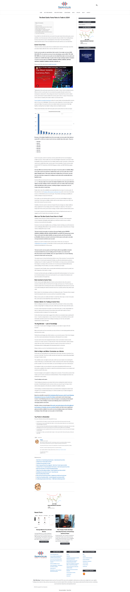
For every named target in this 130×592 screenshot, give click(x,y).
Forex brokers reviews (71, 572)
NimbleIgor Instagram (87, 561)
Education (68, 575)
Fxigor (41, 439)
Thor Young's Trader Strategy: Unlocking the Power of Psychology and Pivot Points (65, 531)
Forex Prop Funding (58, 12)
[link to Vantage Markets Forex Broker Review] (44, 521)
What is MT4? (53, 568)
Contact (88, 12)
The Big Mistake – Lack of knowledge (42, 30)
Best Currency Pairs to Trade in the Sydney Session (47, 468)
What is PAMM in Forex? (55, 563)
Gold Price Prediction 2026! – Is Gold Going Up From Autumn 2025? (50, 477)
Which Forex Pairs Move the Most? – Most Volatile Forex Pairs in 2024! (51, 470)
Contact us (85, 566)
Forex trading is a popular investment (43, 100)
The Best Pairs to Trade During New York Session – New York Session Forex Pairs (53, 466)
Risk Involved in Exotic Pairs (40, 28)
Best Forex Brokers (48, 12)
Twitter (84, 556)
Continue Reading (44, 541)
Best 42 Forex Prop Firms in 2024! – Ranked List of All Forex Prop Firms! (51, 475)
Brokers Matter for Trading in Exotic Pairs (43, 29)
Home (41, 12)
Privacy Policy (85, 564)
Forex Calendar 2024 (54, 554)
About (83, 12)
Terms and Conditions (62, 590)
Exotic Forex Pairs (39, 25)
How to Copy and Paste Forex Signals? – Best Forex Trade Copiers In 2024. (52, 465)
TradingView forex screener (41, 243)
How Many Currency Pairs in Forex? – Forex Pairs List (47, 472)
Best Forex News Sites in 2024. (43, 473)
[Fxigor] (37, 443)
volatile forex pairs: (52, 64)
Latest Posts (40, 437)
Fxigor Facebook (86, 559)
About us (68, 556)
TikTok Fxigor (85, 562)
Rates (73, 12)
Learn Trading (67, 12)
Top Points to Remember (40, 33)
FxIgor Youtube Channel (87, 557)
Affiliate (78, 12)
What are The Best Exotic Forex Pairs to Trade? (44, 27)
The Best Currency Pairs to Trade (43, 463)
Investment (69, 574)
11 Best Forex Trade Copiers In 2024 (44, 461)
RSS (83, 554)
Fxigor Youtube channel (62, 449)
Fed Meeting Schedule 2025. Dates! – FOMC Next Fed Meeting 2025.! (51, 478)
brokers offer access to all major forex (52, 191)
